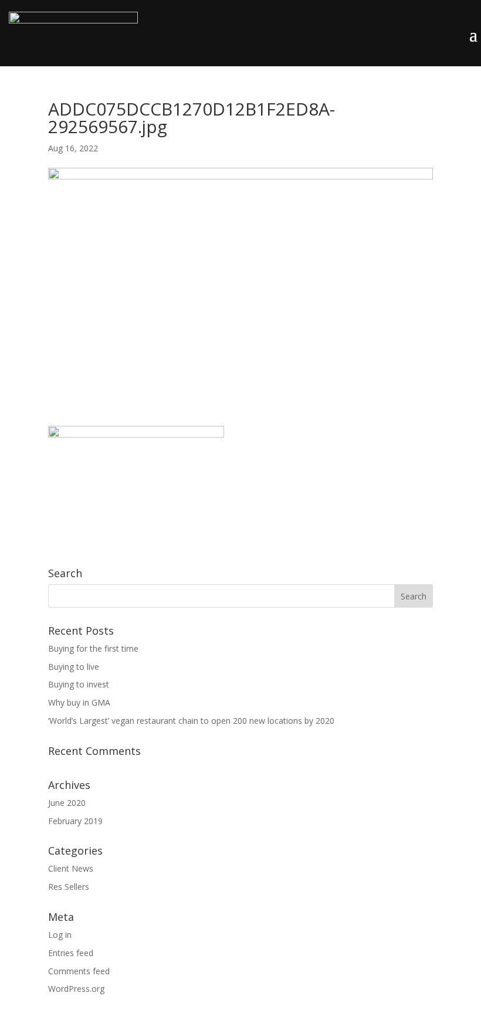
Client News (70, 868)
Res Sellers (68, 886)
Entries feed (70, 952)
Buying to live (73, 666)
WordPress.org (76, 988)
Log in (60, 934)
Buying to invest (78, 684)
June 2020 (67, 802)
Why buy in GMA (79, 702)
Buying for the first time (93, 648)
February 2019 (75, 820)
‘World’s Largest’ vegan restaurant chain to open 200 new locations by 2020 (191, 720)
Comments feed (79, 971)
